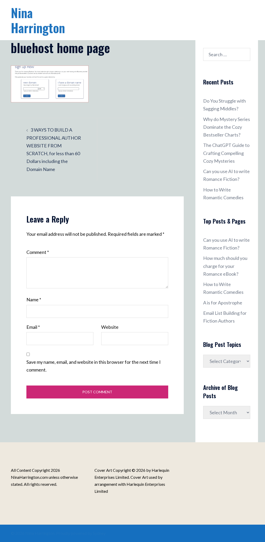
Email (33, 327)
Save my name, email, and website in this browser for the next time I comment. (93, 366)
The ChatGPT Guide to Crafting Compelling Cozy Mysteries (226, 152)
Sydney (99, 533)
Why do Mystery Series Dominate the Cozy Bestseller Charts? (226, 127)
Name (33, 299)
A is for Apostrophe (222, 302)
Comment (37, 252)
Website (110, 327)
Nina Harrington (38, 20)
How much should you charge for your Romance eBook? (225, 265)
